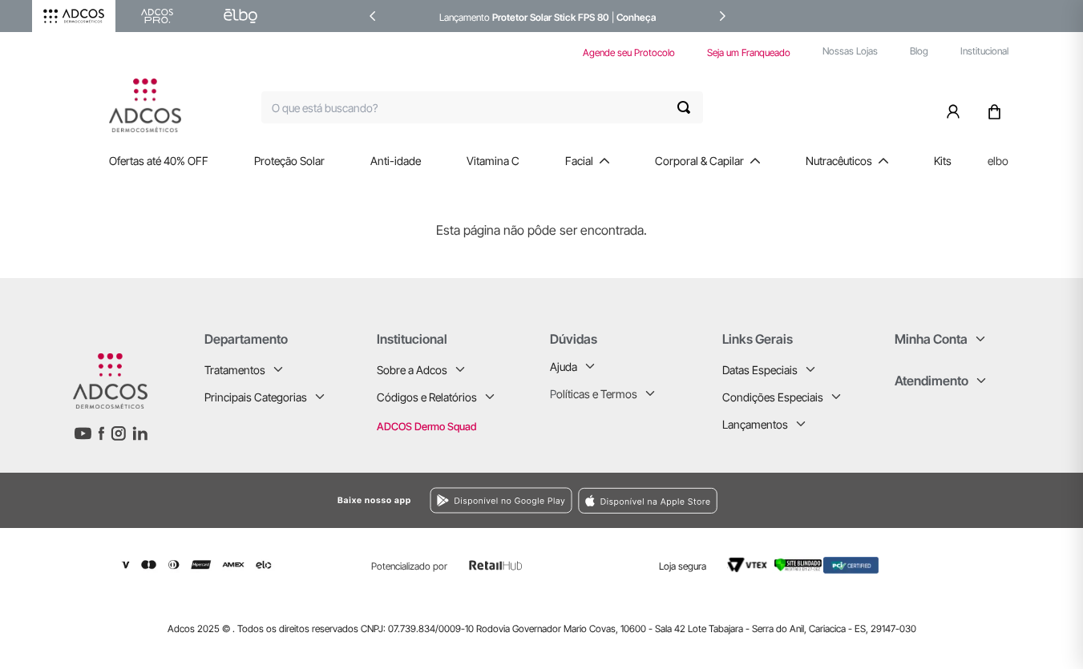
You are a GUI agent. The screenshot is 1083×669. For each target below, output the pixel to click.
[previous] (373, 16)
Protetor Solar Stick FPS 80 (550, 17)
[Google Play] (333, 500)
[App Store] (780, 500)
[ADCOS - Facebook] (101, 433)
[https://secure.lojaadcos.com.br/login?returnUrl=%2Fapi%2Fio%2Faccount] (956, 107)
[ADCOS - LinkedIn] (139, 433)
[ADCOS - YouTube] (82, 433)
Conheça (636, 17)
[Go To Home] (145, 105)
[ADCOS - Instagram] (118, 433)
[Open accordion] (278, 369)
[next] (722, 16)
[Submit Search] (690, 107)
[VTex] (747, 565)
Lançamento (465, 17)
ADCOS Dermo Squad (426, 426)
